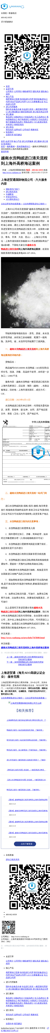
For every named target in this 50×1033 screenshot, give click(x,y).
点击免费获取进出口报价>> (35, 204)
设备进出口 (19, 117)
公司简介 (10, 91)
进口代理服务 (11, 107)
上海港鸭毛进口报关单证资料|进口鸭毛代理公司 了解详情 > (27, 720)
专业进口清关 (27, 109)
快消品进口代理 (26, 99)
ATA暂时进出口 (12, 199)
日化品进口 (43, 119)
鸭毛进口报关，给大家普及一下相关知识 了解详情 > (27, 750)
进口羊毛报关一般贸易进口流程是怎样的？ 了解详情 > (27, 760)
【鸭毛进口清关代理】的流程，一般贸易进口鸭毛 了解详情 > (27, 770)
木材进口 (10, 125)
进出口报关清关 (12, 859)
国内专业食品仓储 (13, 109)
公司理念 (18, 91)
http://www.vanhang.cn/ (12, 173)
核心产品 (10, 97)
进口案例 (10, 114)
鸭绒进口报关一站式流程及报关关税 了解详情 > (25, 730)
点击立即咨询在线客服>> (12, 204)
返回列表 (5, 152)
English (40, 25)
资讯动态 (10, 130)
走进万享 (10, 89)
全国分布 (10, 135)
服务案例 (11, 146)
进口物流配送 (14, 112)
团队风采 (36, 91)
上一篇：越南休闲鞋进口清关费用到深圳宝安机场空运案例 (25, 658)
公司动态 (26, 130)
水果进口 (34, 119)
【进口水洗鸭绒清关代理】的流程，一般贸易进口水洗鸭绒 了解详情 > (27, 780)
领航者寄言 (27, 91)
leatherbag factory (8, 1028)
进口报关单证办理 (40, 112)
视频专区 (34, 130)
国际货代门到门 (12, 189)
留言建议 (18, 135)
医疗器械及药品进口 (14, 122)
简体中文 (30, 25)
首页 (8, 86)
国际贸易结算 (26, 112)
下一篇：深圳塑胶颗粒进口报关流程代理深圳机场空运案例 (25, 663)
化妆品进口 (29, 117)
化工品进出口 (40, 117)
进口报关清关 (11, 192)
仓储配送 (10, 194)
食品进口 (10, 117)
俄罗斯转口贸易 (12, 99)
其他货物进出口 (23, 146)
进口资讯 (10, 127)
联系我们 (10, 132)
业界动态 (18, 130)
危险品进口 (28, 122)
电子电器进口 (24, 119)
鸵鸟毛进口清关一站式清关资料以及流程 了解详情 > (27, 740)
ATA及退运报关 (40, 122)
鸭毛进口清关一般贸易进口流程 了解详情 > (23, 790)
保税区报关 (19, 125)
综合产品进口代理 (18, 102)
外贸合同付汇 (11, 197)
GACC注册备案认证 (34, 102)
